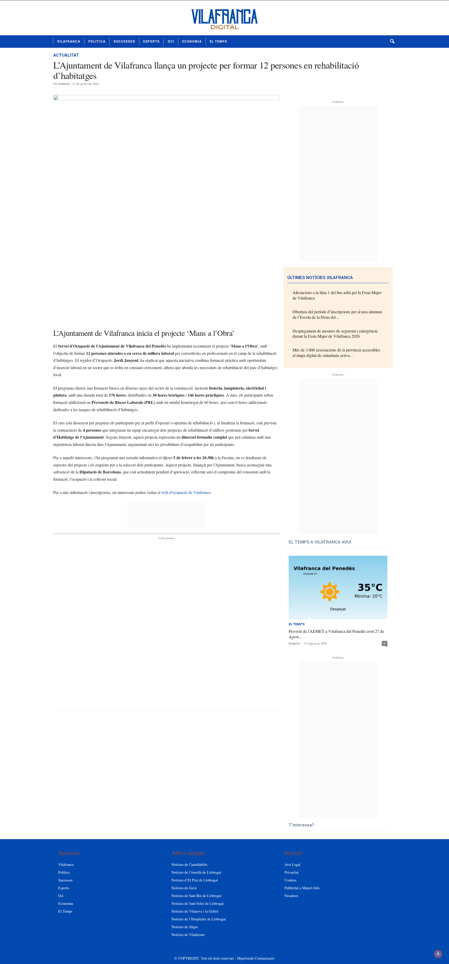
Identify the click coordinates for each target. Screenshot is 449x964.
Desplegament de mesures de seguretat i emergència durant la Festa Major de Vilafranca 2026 (335, 333)
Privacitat (292, 872)
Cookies (290, 880)
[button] (392, 41)
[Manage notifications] (438, 954)
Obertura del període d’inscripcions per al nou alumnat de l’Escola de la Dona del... (337, 314)
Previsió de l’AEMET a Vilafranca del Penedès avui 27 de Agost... (336, 633)
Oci (171, 41)
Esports (151, 41)
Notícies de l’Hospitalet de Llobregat (198, 919)
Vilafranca (68, 41)
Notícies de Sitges (184, 926)
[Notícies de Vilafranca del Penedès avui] (224, 19)
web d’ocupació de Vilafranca (185, 492)
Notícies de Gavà (183, 887)
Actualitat (66, 55)
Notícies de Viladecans (188, 934)
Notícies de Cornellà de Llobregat (196, 872)
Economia (192, 41)
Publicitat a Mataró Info (302, 887)
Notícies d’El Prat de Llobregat (194, 880)
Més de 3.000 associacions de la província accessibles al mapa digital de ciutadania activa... (336, 352)
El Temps (218, 41)
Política (96, 41)
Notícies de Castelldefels (189, 864)
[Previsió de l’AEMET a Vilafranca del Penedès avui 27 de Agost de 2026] (338, 587)
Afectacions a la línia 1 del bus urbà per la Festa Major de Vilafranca (337, 295)
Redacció (63, 84)
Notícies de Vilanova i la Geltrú (194, 911)
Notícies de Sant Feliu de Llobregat (197, 903)
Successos (124, 41)
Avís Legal (292, 864)
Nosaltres (291, 895)
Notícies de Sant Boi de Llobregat (196, 895)
